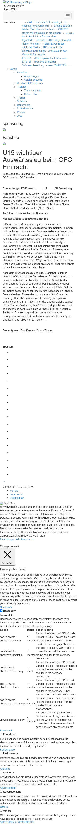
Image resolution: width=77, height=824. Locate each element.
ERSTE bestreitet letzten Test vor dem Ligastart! (48, 36)
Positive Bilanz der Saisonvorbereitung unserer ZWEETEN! (44, 63)
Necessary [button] (6, 607)
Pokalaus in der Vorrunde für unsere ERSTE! (44, 54)
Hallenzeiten (31, 94)
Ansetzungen (31, 76)
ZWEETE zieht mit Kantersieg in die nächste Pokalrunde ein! (44, 23)
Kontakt (14, 490)
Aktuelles (22, 72)
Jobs (19, 115)
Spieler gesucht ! (33, 79)
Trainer (21, 97)
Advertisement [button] (8, 787)
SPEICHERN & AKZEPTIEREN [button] (17, 822)
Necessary (9, 611)
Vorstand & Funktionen (30, 83)
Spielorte (22, 101)
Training (21, 87)
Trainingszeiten (32, 90)
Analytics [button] (5, 768)
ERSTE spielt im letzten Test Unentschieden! (47, 27)
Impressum (16, 494)
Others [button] (4, 807)
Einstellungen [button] (7, 539)
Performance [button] (7, 749)
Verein (13, 69)
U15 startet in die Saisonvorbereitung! (42, 49)
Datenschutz (17, 497)
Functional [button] (6, 730)
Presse (21, 112)
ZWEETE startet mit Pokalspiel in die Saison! (45, 31)
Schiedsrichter (25, 108)
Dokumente (23, 105)
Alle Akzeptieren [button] (25, 539)
